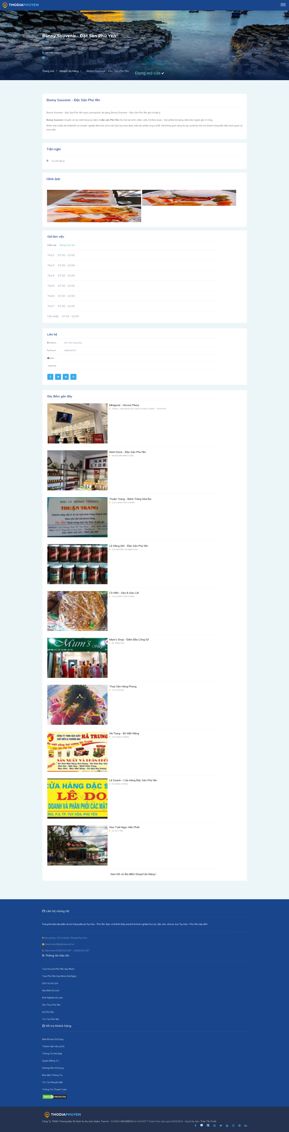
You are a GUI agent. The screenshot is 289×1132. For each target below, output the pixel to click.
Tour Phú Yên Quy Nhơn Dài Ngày (59, 976)
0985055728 (52, 47)
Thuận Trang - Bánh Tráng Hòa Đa (130, 499)
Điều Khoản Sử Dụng (52, 1039)
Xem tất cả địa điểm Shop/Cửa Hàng (132, 874)
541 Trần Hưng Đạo (54, 52)
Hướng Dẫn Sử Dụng (53, 1068)
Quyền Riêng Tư (50, 1060)
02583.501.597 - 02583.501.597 (72, 950)
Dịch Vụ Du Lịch (50, 983)
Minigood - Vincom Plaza (124, 405)
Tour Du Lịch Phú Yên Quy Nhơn (58, 969)
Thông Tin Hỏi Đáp (52, 1053)
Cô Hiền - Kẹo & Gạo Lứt (124, 592)
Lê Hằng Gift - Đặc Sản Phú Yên (128, 545)
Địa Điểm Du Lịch (50, 990)
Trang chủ (48, 71)
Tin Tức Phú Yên (50, 1019)
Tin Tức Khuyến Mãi (52, 1082)
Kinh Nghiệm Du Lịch (52, 997)
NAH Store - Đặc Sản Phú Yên (127, 452)
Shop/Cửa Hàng (69, 71)
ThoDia (24, 5)
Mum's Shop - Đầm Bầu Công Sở (129, 639)
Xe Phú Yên (48, 1012)
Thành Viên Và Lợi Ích (53, 1046)
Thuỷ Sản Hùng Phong (122, 686)
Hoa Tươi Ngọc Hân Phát (124, 827)
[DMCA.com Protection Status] (54, 1098)
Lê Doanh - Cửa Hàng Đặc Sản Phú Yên (133, 780)
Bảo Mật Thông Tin (52, 1075)
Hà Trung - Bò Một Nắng (124, 733)
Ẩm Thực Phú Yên (51, 1004)
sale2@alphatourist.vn (62, 944)
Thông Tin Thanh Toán (54, 1089)
